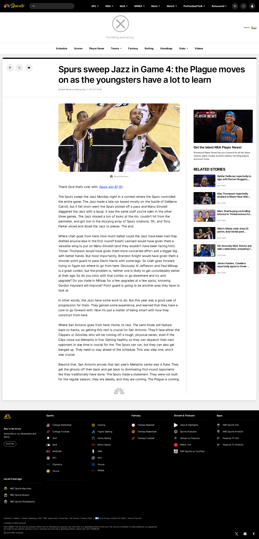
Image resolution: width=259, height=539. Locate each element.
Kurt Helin (221, 185)
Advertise (7, 518)
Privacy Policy (87, 518)
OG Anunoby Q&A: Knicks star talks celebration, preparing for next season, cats (235, 247)
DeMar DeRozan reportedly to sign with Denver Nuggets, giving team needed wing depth (234, 178)
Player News (96, 48)
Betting (149, 48)
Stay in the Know (12, 428)
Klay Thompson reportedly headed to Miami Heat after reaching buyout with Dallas (233, 195)
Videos (199, 48)
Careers (16, 518)
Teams (115, 48)
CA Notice (122, 518)
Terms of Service (134, 518)
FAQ (39, 518)
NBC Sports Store (50, 518)
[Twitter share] (19, 68)
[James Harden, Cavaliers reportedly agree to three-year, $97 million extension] (204, 268)
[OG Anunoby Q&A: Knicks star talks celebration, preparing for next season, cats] (204, 250)
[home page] (14, 6)
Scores (78, 48)
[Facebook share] (10, 68)
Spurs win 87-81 (110, 187)
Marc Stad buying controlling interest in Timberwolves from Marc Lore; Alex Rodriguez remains (234, 213)
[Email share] (29, 68)
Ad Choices (74, 518)
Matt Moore (66, 89)
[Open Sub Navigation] (98, 6)
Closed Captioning (29, 518)
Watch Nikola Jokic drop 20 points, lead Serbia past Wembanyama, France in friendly (233, 230)
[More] (235, 6)
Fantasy (133, 48)
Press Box (64, 518)
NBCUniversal (20, 523)
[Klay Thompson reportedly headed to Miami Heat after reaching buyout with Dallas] (204, 198)
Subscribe (10, 444)
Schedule (61, 48)
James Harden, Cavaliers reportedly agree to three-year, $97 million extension (232, 265)
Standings (166, 48)
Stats (182, 48)
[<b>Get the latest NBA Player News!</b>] (223, 126)
